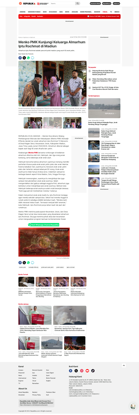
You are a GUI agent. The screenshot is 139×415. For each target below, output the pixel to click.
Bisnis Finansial (86, 12)
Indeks (117, 12)
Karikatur (40, 16)
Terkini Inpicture (94, 96)
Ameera (20, 370)
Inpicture (25, 37)
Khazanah (21, 373)
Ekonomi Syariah (34, 12)
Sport (47, 375)
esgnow (97, 12)
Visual (34, 381)
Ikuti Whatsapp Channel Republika (45, 225)
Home (20, 37)
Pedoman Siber (50, 392)
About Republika (23, 392)
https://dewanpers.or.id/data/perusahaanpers (34, 405)
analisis (75, 12)
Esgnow (20, 381)
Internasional (22, 378)
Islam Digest (50, 373)
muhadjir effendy (33, 267)
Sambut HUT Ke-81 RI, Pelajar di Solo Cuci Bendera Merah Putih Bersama (105, 88)
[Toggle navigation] (20, 3)
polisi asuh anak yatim (47, 267)
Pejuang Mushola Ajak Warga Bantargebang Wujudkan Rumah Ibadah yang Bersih (104, 72)
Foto (21, 16)
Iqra (33, 373)
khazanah (53, 12)
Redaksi (34, 392)
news (67, 12)
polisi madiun (60, 267)
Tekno (34, 378)
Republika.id (107, 3)
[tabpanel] (33, 123)
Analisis (34, 375)
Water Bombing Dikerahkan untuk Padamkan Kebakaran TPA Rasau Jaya (104, 81)
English (48, 381)
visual (105, 12)
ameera (22, 12)
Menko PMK (33, 153)
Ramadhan (35, 383)
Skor (47, 370)
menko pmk (22, 267)
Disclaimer (21, 395)
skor (44, 12)
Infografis (27, 16)
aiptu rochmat (71, 267)
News (20, 375)
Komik (34, 16)
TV (111, 12)
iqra (61, 12)
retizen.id (116, 3)
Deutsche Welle (95, 3)
